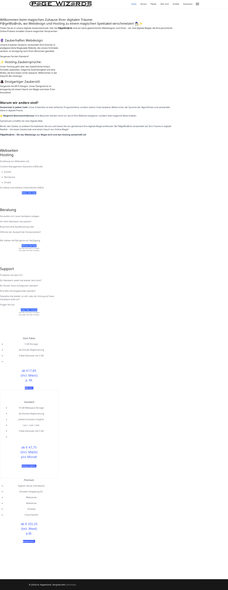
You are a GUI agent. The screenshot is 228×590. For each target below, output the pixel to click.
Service (143, 4)
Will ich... (29, 388)
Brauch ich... (29, 541)
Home (133, 4)
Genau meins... (29, 466)
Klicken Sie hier (29, 245)
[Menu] (197, 4)
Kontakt (176, 4)
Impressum (188, 4)
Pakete (153, 4)
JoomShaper (71, 584)
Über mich (164, 4)
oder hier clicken (29, 309)
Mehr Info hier (29, 192)
